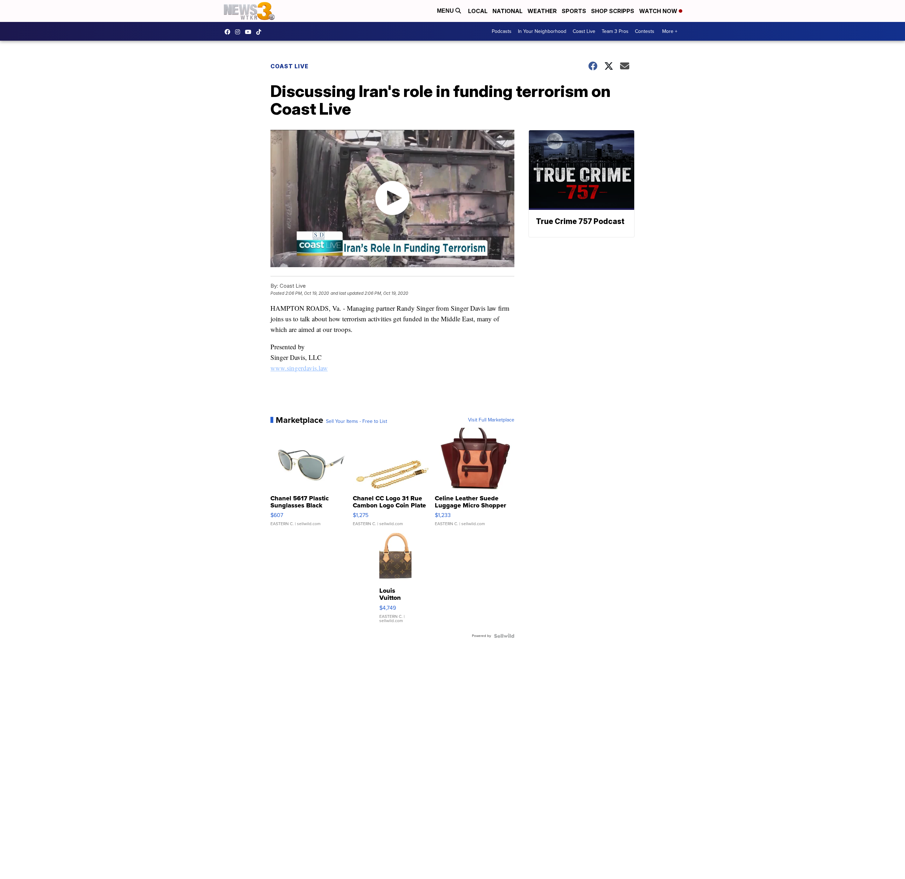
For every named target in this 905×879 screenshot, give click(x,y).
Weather (542, 11)
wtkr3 (239, 32)
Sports (574, 11)
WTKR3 (229, 32)
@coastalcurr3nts (260, 32)
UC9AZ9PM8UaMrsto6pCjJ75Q (250, 32)
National (507, 11)
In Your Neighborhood (542, 31)
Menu (446, 11)
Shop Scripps (612, 11)
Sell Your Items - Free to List (356, 421)
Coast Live (584, 31)
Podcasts (502, 31)
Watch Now (659, 11)
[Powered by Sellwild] (504, 635)
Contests (644, 31)
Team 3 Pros (615, 31)
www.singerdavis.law (299, 367)
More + (669, 31)
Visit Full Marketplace (491, 420)
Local (477, 11)
